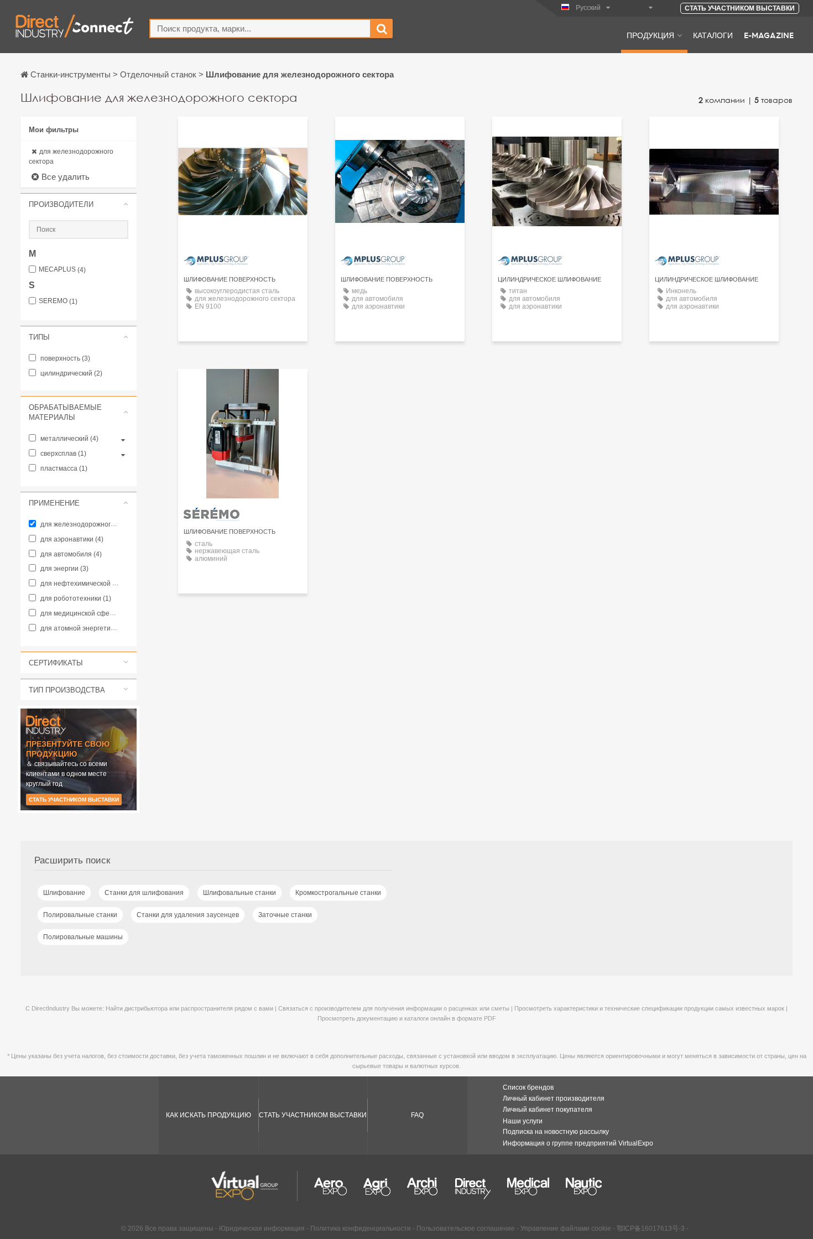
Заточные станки (285, 915)
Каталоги (713, 35)
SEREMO (58, 301)
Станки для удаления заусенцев (188, 915)
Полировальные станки (80, 915)
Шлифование (64, 893)
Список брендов (528, 1087)
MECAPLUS (62, 270)
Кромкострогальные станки (338, 893)
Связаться (242, 135)
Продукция (650, 35)
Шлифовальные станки (239, 893)
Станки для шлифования (144, 893)
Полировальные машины (83, 937)
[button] (78, 204)
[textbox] (260, 28)
